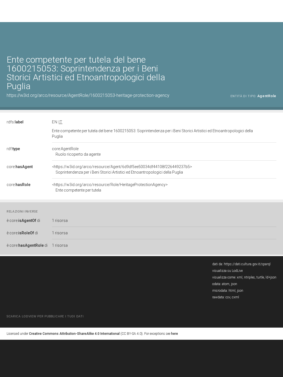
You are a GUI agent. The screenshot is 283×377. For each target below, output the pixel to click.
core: (20, 166)
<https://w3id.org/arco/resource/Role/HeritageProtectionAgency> (110, 187)
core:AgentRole (76, 151)
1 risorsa (60, 220)
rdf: (13, 149)
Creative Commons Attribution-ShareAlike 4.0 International (74, 334)
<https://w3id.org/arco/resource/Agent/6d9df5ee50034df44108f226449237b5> (122, 169)
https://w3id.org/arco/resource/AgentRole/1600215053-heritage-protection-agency (88, 95)
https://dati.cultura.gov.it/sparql (247, 264)
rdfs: (15, 122)
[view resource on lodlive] (273, 35)
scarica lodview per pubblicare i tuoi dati (45, 316)
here (174, 334)
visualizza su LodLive (227, 271)
